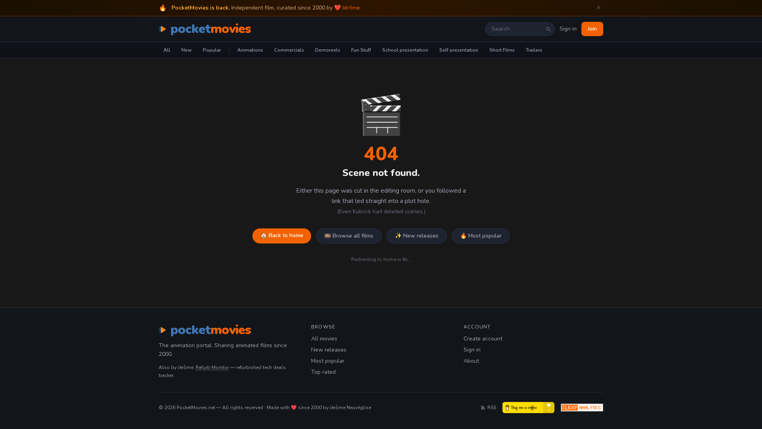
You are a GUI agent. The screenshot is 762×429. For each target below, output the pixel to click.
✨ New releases (417, 236)
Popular (212, 50)
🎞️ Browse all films (348, 236)
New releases (328, 350)
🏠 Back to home (281, 235)
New (186, 50)
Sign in (568, 29)
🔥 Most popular (481, 236)
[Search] (548, 29)
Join (592, 29)
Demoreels (327, 50)
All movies (324, 338)
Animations (250, 50)
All (167, 50)
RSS (491, 407)
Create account (483, 338)
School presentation (405, 50)
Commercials (289, 50)
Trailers (534, 50)
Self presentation (458, 50)
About (471, 361)
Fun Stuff (361, 50)
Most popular (327, 361)
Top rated (323, 372)
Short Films (502, 50)
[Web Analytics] (582, 408)
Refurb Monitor (212, 367)
